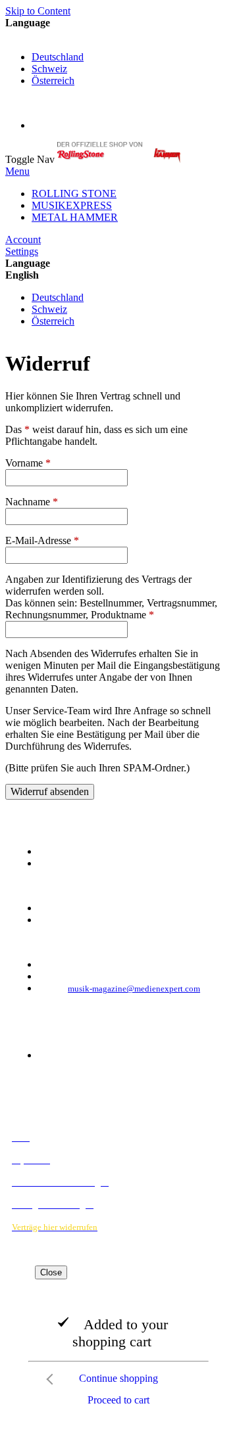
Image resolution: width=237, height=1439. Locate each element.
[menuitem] (74, 193)
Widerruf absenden (50, 791)
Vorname (28, 462)
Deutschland (58, 56)
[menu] (118, 205)
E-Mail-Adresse (42, 540)
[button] (118, 35)
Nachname (31, 501)
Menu (17, 171)
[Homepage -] (118, 159)
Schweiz (49, 68)
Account (23, 239)
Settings (21, 251)
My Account (58, 125)
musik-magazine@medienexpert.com (134, 989)
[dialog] (118, 1339)
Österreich (53, 80)
